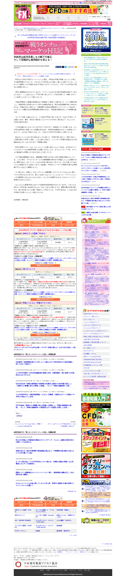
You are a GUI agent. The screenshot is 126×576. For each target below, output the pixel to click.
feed (76, 67)
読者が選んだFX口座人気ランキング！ (96, 373)
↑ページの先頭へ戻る (106, 544)
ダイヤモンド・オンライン (53, 572)
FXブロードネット (20, 531)
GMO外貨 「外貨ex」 (63, 510)
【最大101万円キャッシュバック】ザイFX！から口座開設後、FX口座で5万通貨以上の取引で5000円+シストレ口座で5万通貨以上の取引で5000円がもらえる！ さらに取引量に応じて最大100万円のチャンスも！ (97, 278)
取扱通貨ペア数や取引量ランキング (95, 342)
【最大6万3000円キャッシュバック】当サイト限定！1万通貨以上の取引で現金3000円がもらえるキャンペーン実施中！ (97, 227)
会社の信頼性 (88, 345)
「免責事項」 (59, 552)
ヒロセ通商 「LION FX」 (64, 520)
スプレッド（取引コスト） (92, 316)
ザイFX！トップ (18, 28)
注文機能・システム (90, 353)
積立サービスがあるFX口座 (92, 356)
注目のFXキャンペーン (91, 313)
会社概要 (48, 570)
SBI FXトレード (20, 515)
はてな (65, 67)
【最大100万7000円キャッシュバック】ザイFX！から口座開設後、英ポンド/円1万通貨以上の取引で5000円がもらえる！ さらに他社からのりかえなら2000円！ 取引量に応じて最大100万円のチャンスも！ (97, 267)
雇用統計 (19, 416)
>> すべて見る (73, 535)
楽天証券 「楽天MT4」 (64, 531)
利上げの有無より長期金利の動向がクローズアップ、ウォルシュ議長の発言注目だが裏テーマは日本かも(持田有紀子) (97, 511)
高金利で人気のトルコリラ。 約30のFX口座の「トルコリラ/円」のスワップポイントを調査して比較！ (96, 87)
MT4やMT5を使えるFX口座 (92, 362)
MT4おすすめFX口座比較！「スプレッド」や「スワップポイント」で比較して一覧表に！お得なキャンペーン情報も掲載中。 (96, 93)
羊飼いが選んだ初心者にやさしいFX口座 (96, 336)
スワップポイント (89, 319)
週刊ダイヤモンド (65, 572)
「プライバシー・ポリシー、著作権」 (75, 552)
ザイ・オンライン (74, 572)
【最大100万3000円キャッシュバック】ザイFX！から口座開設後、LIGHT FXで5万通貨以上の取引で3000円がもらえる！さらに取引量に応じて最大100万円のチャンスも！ (97, 288)
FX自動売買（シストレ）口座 (93, 365)
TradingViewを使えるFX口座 (92, 359)
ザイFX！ (92, 572)
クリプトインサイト (83, 572)
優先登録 (71, 67)
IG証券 (38, 531)
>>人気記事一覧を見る (105, 515)
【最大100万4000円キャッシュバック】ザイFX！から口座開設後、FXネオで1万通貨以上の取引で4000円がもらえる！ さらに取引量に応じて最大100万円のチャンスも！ (97, 234)
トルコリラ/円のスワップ (91, 322)
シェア (59, 67)
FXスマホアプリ (89, 351)
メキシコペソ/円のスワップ (92, 325)
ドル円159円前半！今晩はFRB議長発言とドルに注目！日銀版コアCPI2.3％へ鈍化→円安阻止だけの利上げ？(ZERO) (97, 506)
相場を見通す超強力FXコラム (31, 28)
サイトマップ (73, 570)
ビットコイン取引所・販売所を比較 (95, 376)
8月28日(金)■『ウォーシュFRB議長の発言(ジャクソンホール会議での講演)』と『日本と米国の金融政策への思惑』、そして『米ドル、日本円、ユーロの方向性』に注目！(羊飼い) (98, 489)
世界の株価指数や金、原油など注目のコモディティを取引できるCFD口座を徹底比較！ (96, 59)
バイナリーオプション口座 (92, 371)
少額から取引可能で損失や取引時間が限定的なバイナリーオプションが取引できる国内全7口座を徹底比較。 (96, 65)
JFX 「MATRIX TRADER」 (23, 520)
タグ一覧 (80, 570)
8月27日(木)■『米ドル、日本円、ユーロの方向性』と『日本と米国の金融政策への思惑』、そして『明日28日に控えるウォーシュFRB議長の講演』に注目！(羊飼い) (97, 495)
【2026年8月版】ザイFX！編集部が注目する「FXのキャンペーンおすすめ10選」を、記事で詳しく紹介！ (96, 99)
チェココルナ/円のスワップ (92, 328)
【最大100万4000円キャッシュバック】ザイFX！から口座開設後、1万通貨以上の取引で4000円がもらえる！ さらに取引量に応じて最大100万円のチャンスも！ (97, 242)
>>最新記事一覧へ (72, 491)
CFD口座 (86, 368)
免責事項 (42, 570)
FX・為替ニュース (89, 348)
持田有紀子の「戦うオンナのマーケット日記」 (53, 28)
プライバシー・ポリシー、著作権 (59, 570)
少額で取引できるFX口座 (91, 339)
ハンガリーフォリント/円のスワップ (95, 331)
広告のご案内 (87, 570)
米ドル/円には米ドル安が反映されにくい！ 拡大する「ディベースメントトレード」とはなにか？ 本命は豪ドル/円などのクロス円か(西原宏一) (97, 501)
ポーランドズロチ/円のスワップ (93, 333)
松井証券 (59, 525)
